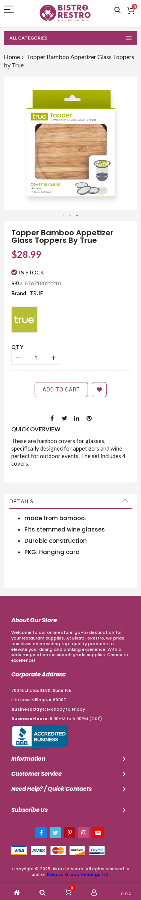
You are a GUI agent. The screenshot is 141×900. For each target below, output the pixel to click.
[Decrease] (18, 357)
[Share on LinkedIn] (76, 418)
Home (12, 56)
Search (117, 10)
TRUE (36, 293)
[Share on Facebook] (52, 418)
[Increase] (53, 357)
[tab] (70, 501)
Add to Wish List (99, 389)
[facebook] (41, 832)
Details (21, 501)
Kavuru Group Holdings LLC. (78, 874)
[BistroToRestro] (65, 13)
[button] (64, 215)
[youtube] (98, 832)
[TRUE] (24, 319)
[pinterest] (69, 832)
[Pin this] (89, 418)
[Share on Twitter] (64, 418)
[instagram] (83, 832)
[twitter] (55, 832)
